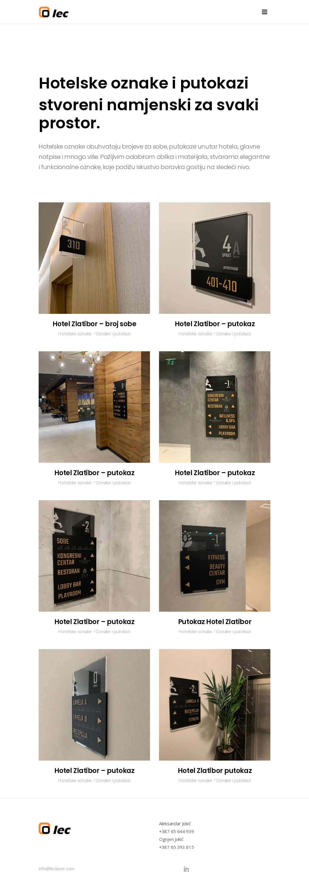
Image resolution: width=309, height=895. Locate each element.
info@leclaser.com (57, 868)
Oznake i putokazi (113, 333)
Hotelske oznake (62, 146)
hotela (228, 146)
